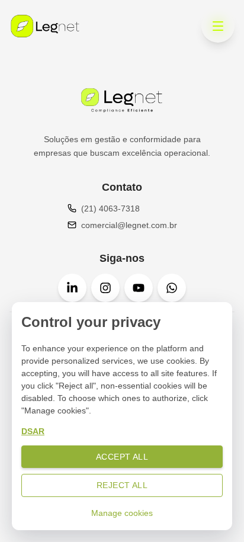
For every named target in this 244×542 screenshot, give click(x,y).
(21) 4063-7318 (110, 208)
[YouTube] (138, 288)
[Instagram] (105, 288)
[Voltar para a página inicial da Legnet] (45, 26)
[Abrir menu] (218, 26)
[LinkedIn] (72, 288)
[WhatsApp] (172, 288)
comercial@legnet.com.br (129, 225)
